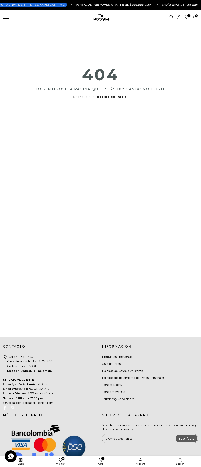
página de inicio (112, 97)
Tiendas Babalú (112, 385)
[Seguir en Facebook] (4, 407)
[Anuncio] (106, 4)
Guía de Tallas (111, 364)
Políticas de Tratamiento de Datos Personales (133, 378)
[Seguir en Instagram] (12, 407)
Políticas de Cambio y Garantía (122, 371)
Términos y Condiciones (118, 399)
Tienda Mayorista (113, 392)
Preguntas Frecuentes (117, 357)
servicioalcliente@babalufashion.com (28, 403)
